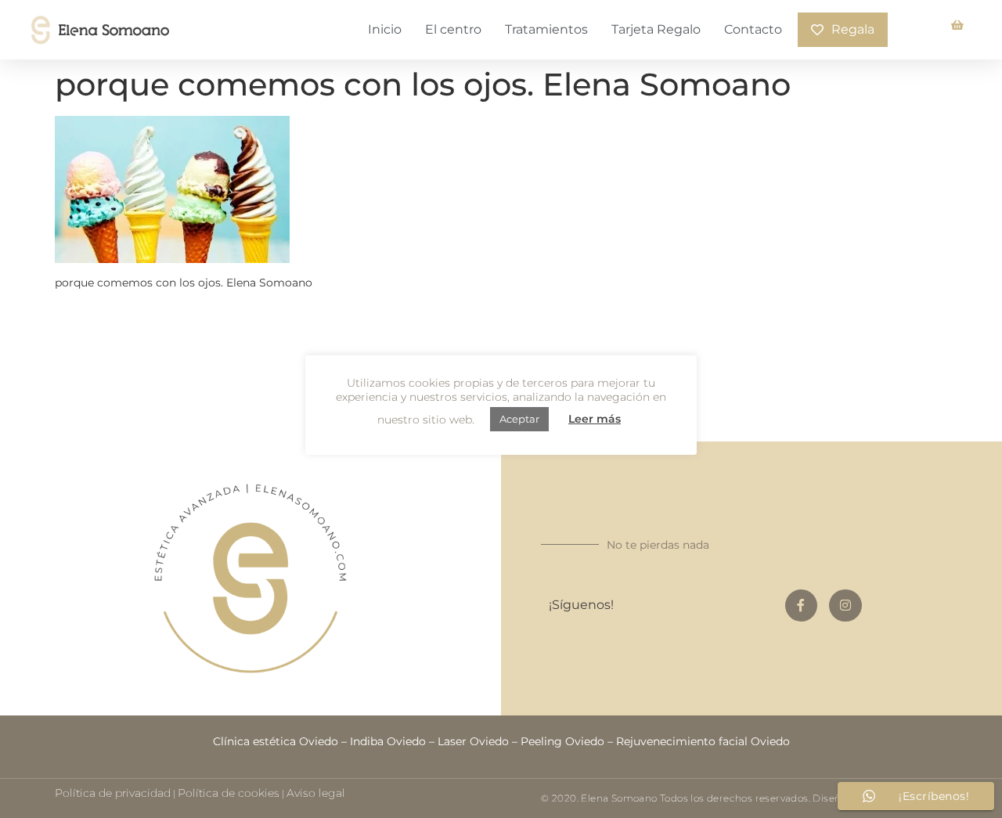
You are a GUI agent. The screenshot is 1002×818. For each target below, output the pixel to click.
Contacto (753, 29)
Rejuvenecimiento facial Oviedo (703, 741)
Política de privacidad (113, 793)
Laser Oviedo (473, 741)
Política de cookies (228, 793)
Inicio (385, 29)
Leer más (594, 419)
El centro (453, 29)
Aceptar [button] (519, 419)
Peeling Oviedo (562, 741)
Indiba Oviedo (388, 741)
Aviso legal (316, 793)
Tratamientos (546, 29)
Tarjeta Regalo (656, 29)
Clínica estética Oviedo (275, 741)
